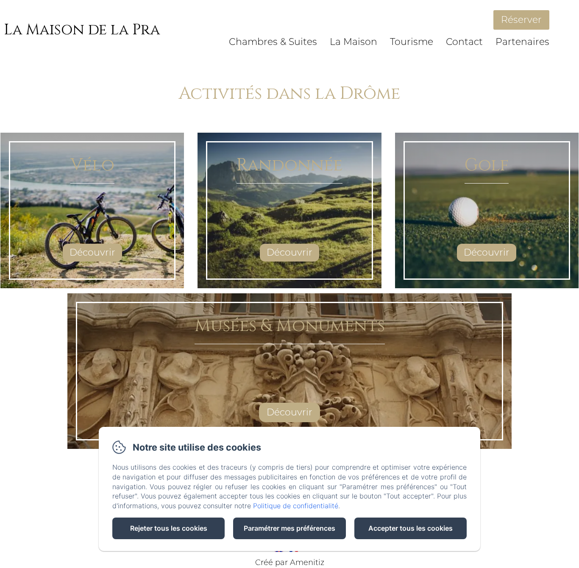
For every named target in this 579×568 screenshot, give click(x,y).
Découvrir (92, 252)
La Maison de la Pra (82, 30)
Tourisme (411, 41)
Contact (464, 41)
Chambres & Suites (273, 41)
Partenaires (522, 41)
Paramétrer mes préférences (289, 528)
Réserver (521, 19)
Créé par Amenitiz (289, 562)
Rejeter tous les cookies (168, 528)
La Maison (353, 41)
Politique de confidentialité (295, 505)
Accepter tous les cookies (410, 528)
